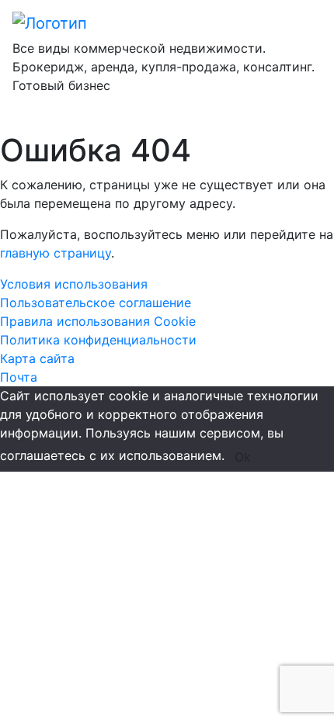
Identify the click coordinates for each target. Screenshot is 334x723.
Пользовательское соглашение (95, 302)
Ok (243, 457)
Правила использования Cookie (98, 321)
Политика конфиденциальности (98, 340)
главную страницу (55, 253)
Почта (18, 377)
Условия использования (74, 284)
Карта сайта (37, 358)
